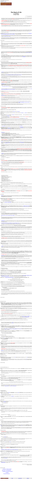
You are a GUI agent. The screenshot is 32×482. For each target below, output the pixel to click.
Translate (5, 1)
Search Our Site (20, 478)
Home (12, 478)
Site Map (28, 478)
